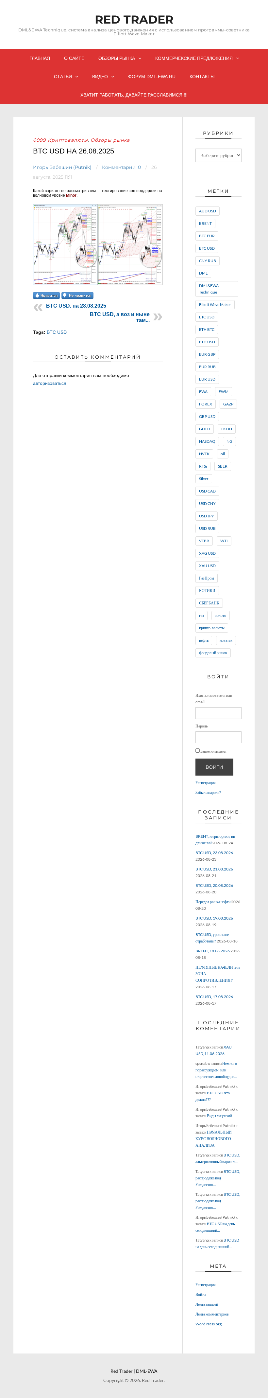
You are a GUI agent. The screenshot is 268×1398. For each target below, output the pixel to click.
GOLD (204, 428)
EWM (223, 391)
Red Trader (134, 19)
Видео (100, 76)
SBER (222, 466)
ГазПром (206, 578)
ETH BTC (206, 329)
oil (223, 453)
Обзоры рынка (116, 58)
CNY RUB (207, 260)
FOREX (205, 404)
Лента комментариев (212, 1314)
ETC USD (206, 316)
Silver (204, 478)
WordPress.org (208, 1323)
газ (201, 615)
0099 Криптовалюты (60, 140)
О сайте (74, 58)
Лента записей (206, 1304)
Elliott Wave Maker (215, 304)
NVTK (204, 453)
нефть (204, 640)
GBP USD (207, 416)
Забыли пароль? (208, 792)
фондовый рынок (213, 652)
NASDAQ (207, 441)
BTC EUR (207, 235)
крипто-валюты (212, 627)
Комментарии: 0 (121, 167)
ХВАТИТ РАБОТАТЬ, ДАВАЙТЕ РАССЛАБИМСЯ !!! (134, 95)
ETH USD (207, 341)
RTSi (203, 466)
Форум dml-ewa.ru (152, 76)
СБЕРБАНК (209, 602)
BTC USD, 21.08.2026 (214, 869)
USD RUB (207, 528)
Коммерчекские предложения (194, 58)
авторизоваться (49, 383)
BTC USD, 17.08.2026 (214, 996)
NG (229, 441)
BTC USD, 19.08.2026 (214, 918)
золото (220, 615)
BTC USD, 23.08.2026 (214, 852)
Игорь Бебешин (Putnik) (62, 167)
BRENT (205, 223)
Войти (214, 767)
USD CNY (207, 503)
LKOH (226, 428)
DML (203, 273)
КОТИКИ (207, 590)
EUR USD (207, 379)
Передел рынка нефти (212, 901)
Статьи (63, 76)
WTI (224, 540)
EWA (203, 391)
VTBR (204, 540)
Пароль (201, 726)
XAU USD (207, 565)
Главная (39, 58)
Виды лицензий (219, 1115)
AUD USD (207, 210)
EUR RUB (207, 366)
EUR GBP (207, 354)
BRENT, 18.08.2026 (212, 950)
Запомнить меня (213, 751)
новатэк (226, 640)
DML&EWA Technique (209, 289)
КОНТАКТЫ (202, 76)
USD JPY (206, 515)
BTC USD (57, 332)
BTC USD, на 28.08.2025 (76, 306)
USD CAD (207, 491)
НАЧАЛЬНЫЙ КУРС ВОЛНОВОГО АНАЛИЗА (213, 1139)
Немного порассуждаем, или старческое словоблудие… (216, 1070)
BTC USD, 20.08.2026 (214, 885)
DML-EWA (147, 1371)
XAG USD (207, 553)
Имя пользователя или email (213, 698)
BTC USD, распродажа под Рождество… (217, 1178)
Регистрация (205, 782)
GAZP (228, 404)
